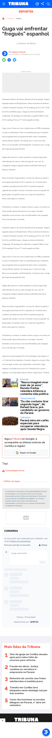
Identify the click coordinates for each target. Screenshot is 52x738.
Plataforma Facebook (27, 498)
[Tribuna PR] (26, 720)
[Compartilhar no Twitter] (14, 60)
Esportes (26, 11)
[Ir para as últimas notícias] (37, 4)
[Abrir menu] (3, 4)
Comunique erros (14, 470)
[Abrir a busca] (48, 4)
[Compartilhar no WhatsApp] (4, 60)
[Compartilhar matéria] (42, 4)
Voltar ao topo (12, 481)
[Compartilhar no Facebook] (9, 60)
